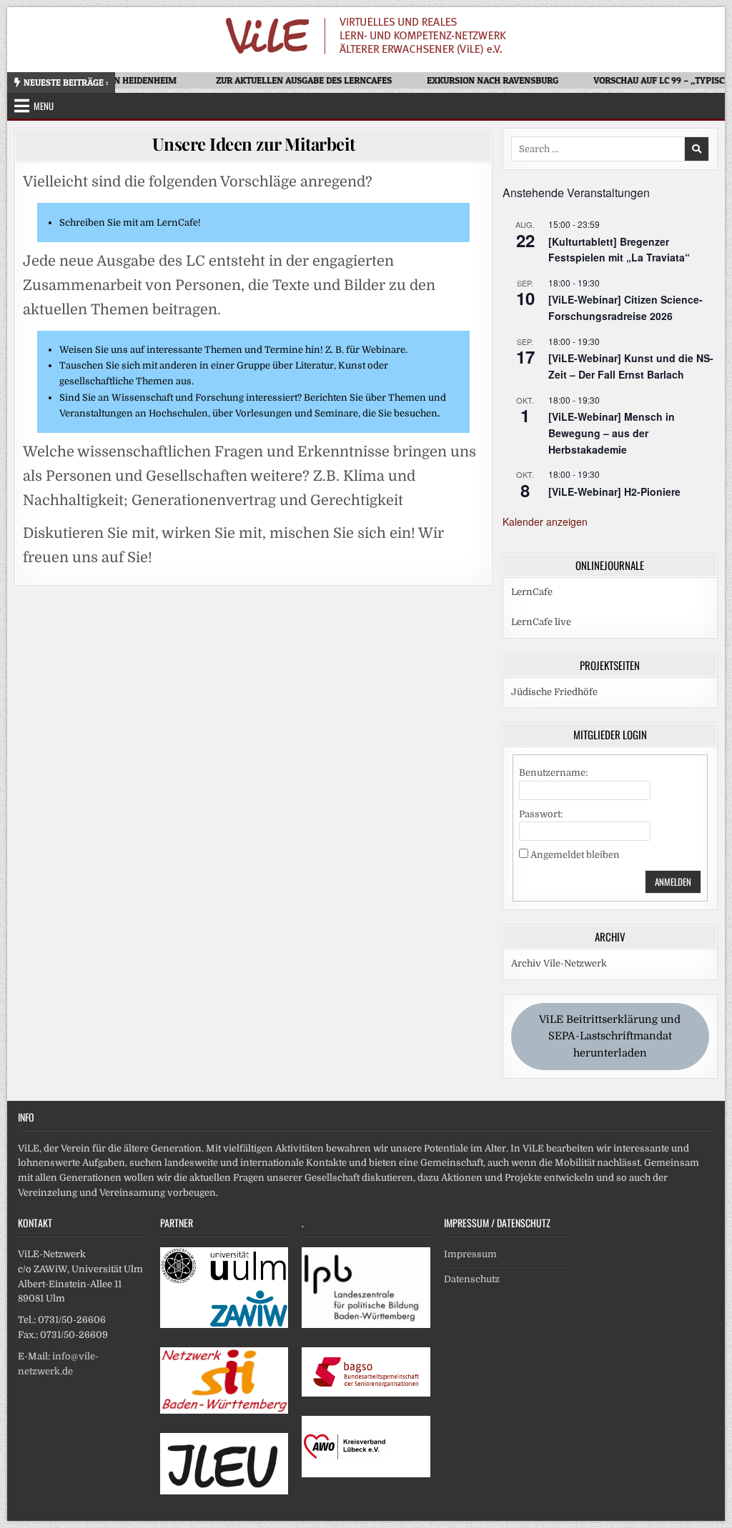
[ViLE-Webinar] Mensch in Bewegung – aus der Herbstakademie (611, 432)
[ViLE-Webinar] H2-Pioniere (614, 491)
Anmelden (673, 881)
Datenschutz (472, 1279)
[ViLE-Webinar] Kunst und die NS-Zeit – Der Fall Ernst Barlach (630, 366)
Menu (44, 106)
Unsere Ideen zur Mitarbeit (253, 143)
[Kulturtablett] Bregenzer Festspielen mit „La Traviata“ (619, 249)
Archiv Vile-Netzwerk (559, 963)
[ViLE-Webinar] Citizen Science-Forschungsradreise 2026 (625, 307)
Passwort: (541, 814)
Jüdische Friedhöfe (554, 691)
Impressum (470, 1254)
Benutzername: (553, 772)
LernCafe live (541, 621)
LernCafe (532, 591)
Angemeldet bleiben (575, 854)
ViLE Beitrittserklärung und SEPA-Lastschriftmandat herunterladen (610, 1036)
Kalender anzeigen (545, 521)
